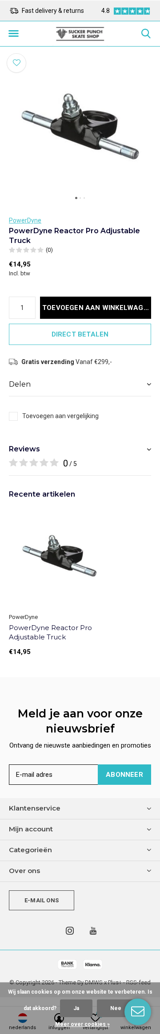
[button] (13, 34)
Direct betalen (80, 334)
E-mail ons (41, 900)
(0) (49, 250)
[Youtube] (93, 930)
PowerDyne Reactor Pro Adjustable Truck (50, 632)
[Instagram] (70, 930)
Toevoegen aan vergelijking (60, 415)
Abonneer (124, 775)
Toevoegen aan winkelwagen (96, 308)
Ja (76, 1008)
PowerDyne (25, 220)
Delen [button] (20, 384)
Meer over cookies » (82, 1024)
